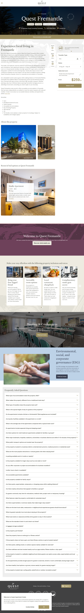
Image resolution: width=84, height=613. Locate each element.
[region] (26, 601)
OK (44, 607)
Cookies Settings (30, 607)
